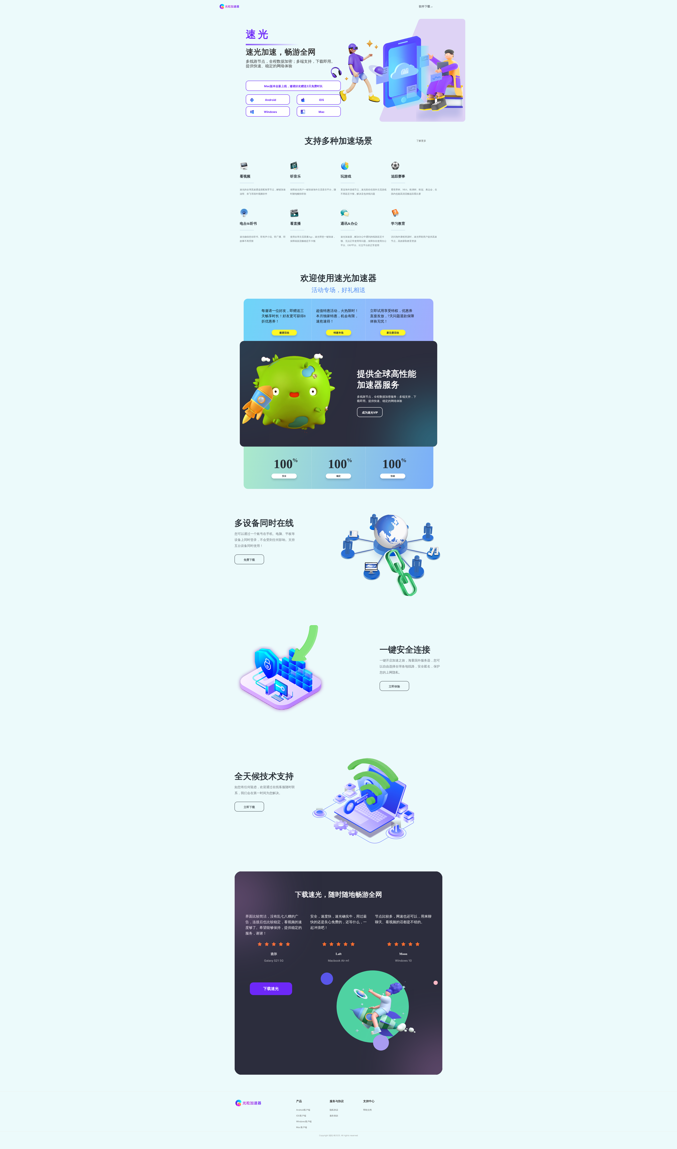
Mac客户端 (301, 1127)
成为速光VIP (370, 412)
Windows (270, 112)
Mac (321, 112)
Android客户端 (303, 1109)
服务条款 (334, 1115)
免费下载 (249, 559)
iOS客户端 (301, 1115)
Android (270, 100)
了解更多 (421, 140)
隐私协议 (334, 1109)
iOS (321, 100)
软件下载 (424, 6)
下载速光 (271, 988)
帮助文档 (367, 1109)
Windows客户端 (304, 1121)
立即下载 (249, 807)
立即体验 (394, 686)
